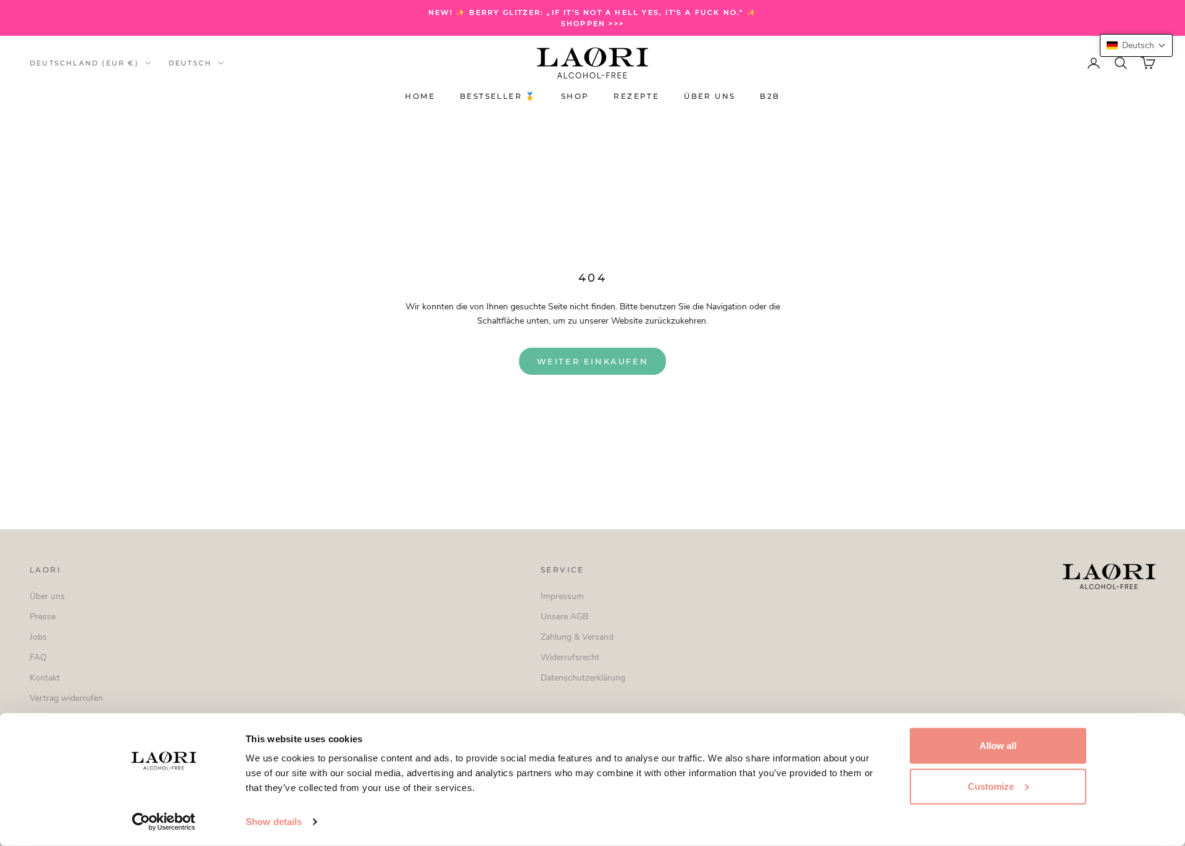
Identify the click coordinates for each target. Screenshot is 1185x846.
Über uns (709, 96)
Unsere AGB (564, 616)
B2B (770, 96)
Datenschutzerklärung (583, 678)
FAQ (38, 657)
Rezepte (636, 96)
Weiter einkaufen (593, 361)
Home (420, 96)
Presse (43, 616)
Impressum (562, 596)
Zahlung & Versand (577, 637)
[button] (1136, 45)
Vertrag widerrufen (66, 698)
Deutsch (190, 63)
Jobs (38, 637)
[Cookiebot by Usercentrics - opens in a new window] (164, 822)
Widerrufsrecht (570, 657)
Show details (274, 821)
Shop (575, 96)
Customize (991, 786)
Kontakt (45, 678)
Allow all (998, 745)
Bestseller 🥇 (498, 96)
